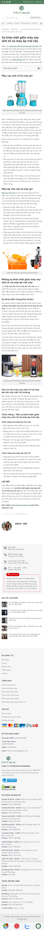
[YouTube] (9, 2)
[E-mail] (7, 2)
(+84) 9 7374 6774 (14, 847)
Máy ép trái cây (8, 193)
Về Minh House (28, 2)
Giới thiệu (5, 660)
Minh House (17, 60)
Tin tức (4, 663)
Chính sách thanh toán (10, 695)
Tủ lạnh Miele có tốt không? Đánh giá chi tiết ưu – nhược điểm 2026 (25, 611)
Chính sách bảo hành (10, 692)
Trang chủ (5, 29)
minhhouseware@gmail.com (17, 751)
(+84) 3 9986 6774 (14, 804)
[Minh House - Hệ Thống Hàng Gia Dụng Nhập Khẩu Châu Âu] (22, 9)
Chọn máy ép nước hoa (21, 505)
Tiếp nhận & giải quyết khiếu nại (14, 702)
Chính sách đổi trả (8, 685)
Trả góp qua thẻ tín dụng (11, 717)
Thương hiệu (25, 23)
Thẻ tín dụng (6, 713)
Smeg (17, 23)
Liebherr (10, 23)
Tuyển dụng (6, 670)
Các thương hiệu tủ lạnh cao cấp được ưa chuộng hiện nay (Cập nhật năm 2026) (24, 635)
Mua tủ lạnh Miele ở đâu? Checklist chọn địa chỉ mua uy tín (25, 627)
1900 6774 (11, 875)
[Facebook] (2, 2)
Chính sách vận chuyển (10, 698)
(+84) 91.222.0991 (14, 821)
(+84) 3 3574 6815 (14, 813)
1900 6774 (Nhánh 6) (15, 890)
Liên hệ (34, 23)
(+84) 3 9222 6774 (14, 855)
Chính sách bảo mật (9, 688)
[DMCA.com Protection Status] (9, 787)
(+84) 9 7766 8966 (14, 838)
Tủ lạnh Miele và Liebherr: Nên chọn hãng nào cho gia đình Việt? (25, 603)
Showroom (38, 2)
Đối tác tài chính (8, 720)
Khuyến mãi (6, 667)
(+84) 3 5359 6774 (14, 866)
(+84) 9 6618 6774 (14, 830)
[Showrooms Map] (5, 926)
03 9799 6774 (11, 747)
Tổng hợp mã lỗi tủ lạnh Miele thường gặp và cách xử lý (25, 619)
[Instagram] (4, 2)
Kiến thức (14, 29)
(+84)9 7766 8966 (20, 738)
